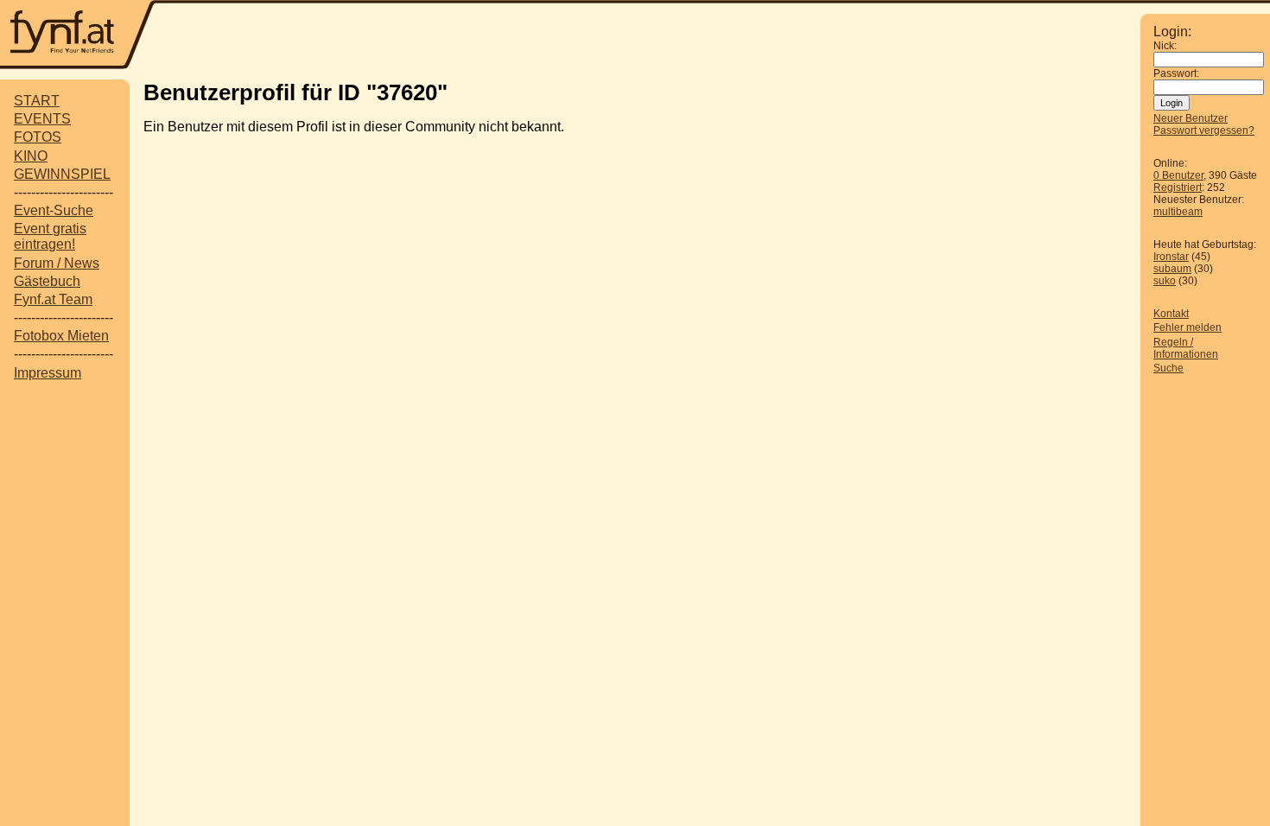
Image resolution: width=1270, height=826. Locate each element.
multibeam (1178, 212)
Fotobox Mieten (61, 335)
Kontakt (1171, 314)
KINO (31, 156)
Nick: (1165, 46)
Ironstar (1171, 257)
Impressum (47, 372)
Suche (1168, 368)
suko (1164, 281)
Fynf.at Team (53, 299)
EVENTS (42, 118)
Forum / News (56, 263)
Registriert (1177, 187)
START (37, 100)
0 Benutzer (1178, 175)
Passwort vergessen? (1203, 130)
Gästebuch (47, 281)
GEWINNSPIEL (62, 174)
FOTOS (37, 137)
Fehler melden (1187, 327)
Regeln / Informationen (1185, 348)
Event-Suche (53, 210)
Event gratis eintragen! (50, 236)
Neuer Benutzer (1190, 118)
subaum (1172, 269)
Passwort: (1176, 73)
